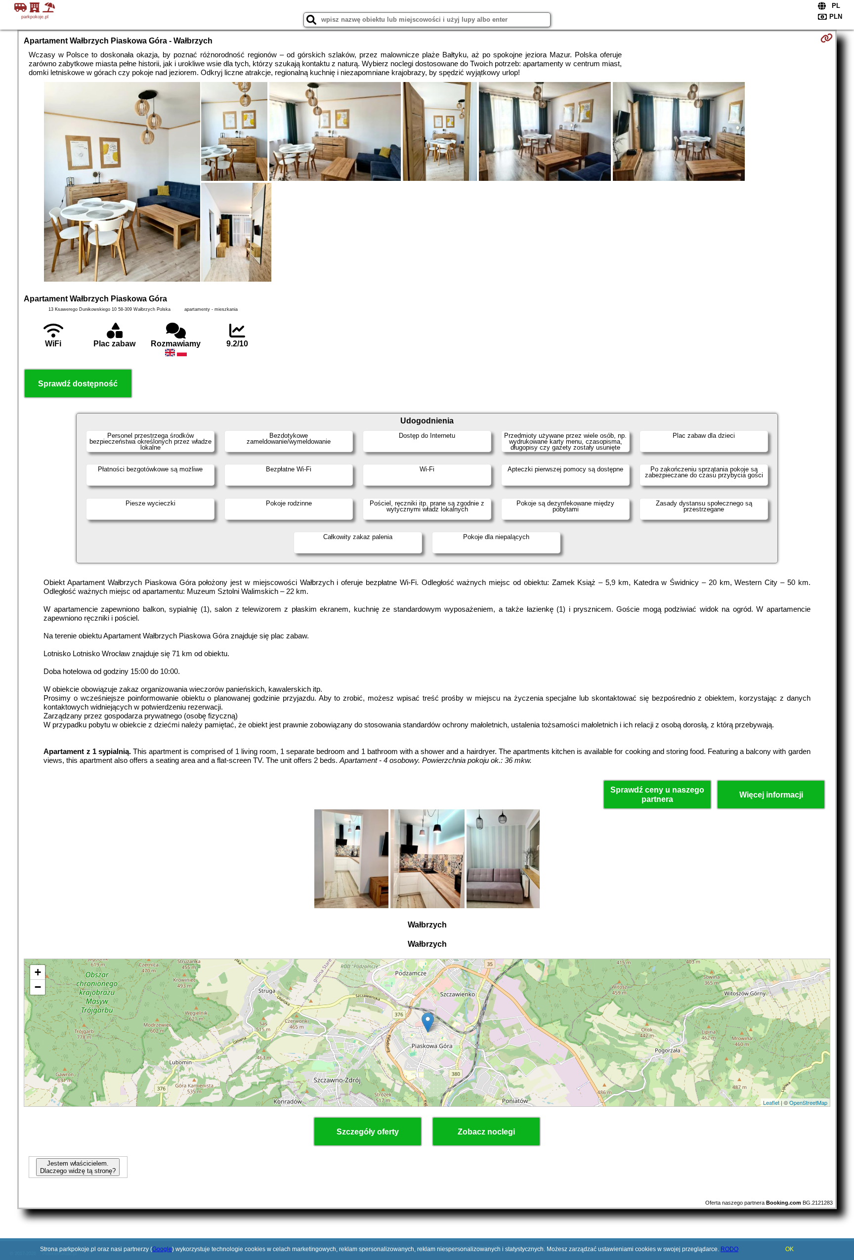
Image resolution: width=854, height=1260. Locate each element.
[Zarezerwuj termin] (826, 38)
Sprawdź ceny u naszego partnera (657, 794)
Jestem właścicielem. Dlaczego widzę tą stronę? (78, 1167)
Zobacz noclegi (486, 1132)
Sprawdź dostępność (78, 383)
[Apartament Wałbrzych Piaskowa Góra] (122, 183)
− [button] (38, 987)
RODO (729, 1249)
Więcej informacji (771, 795)
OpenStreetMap (808, 1102)
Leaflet (771, 1102)
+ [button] (38, 972)
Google (162, 1249)
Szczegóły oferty (368, 1132)
